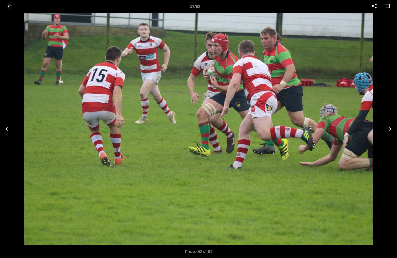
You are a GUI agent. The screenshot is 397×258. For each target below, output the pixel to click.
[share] (374, 6)
